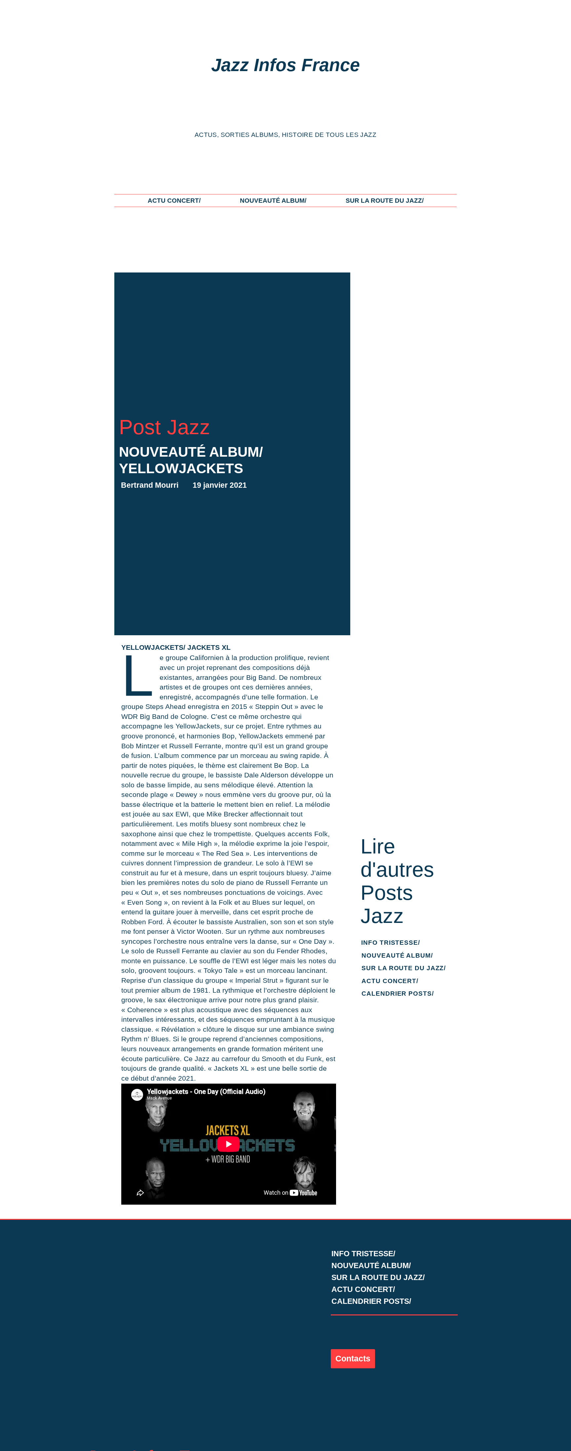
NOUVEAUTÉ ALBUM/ (273, 200)
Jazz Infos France (285, 65)
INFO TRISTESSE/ (390, 942)
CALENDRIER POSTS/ (398, 993)
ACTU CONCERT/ (174, 200)
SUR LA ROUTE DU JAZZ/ (385, 200)
